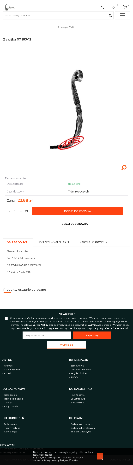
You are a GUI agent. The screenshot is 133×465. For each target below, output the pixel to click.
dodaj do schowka (75, 223)
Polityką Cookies (68, 460)
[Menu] (122, 15)
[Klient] (102, 7)
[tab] (19, 242)
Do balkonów (13, 388)
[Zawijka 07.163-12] (66, 171)
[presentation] (18, 242)
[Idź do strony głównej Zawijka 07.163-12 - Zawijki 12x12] (9, 7)
